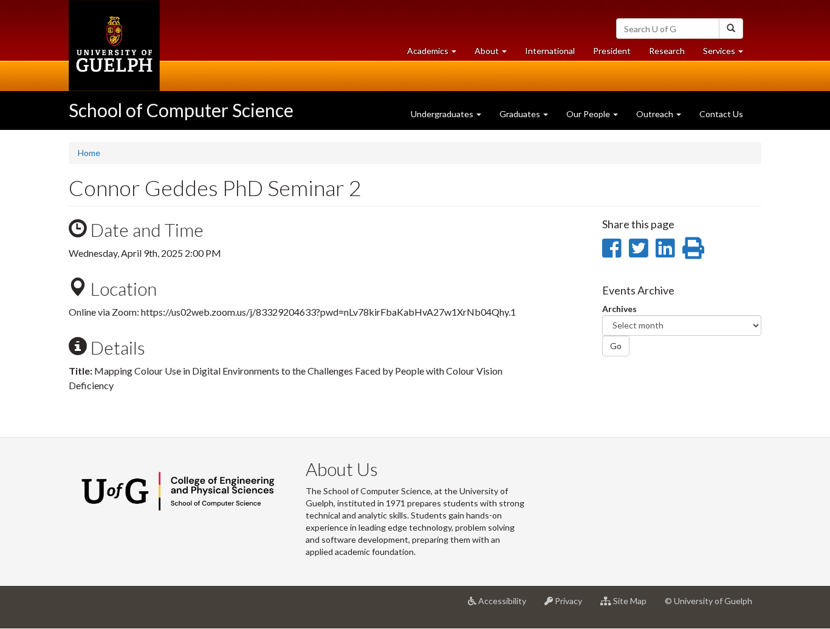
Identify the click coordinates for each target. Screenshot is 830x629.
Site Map (633, 605)
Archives (619, 309)
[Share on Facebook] (611, 247)
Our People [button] (589, 114)
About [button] (495, 54)
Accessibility (505, 605)
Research (671, 54)
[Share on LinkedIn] (665, 247)
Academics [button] (436, 54)
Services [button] (727, 54)
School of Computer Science (181, 110)
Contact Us (721, 114)
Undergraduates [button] (443, 114)
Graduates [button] (520, 114)
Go (616, 346)
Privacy (572, 605)
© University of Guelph (708, 601)
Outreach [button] (655, 114)
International (550, 51)
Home (89, 153)
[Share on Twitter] (638, 247)
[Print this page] (693, 247)
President (612, 51)
